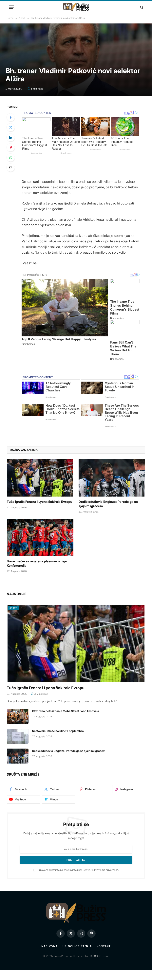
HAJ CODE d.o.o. (98, 956)
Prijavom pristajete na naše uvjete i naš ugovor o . (78, 869)
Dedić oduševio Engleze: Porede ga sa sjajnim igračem (108, 504)
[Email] (11, 168)
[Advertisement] (76, 33)
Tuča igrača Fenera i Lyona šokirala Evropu (39, 502)
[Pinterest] (11, 147)
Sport (13, 608)
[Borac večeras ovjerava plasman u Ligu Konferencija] (40, 537)
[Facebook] (11, 117)
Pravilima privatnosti (106, 869)
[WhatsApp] (11, 158)
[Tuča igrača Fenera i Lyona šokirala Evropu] (40, 478)
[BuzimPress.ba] (76, 7)
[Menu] (11, 7)
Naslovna (49, 946)
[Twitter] (11, 127)
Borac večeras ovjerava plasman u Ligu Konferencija (37, 563)
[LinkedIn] (11, 137)
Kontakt (103, 946)
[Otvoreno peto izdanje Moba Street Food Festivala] (17, 716)
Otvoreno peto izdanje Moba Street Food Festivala (65, 711)
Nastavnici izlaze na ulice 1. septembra (58, 731)
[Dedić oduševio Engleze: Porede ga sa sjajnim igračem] (112, 478)
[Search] (141, 7)
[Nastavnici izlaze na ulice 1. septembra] (17, 736)
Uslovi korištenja (77, 946)
